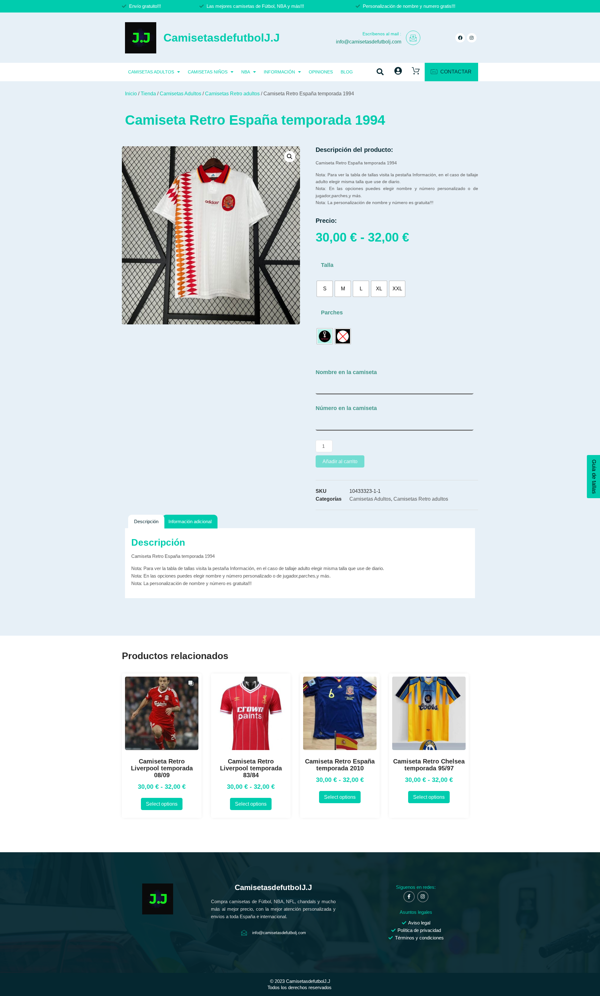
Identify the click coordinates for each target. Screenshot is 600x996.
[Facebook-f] (409, 896)
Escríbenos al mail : (381, 33)
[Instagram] (472, 38)
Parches (332, 312)
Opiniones (321, 71)
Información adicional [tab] (190, 521)
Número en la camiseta (346, 408)
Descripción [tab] (146, 521)
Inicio (131, 93)
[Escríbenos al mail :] (413, 38)
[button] (380, 72)
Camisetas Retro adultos (232, 93)
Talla (327, 265)
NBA (245, 71)
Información (279, 71)
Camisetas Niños (208, 71)
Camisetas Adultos (151, 71)
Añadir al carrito (340, 461)
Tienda (148, 93)
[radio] (324, 289)
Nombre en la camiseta (346, 372)
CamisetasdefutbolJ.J (221, 37)
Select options (162, 804)
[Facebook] (460, 38)
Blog (347, 71)
